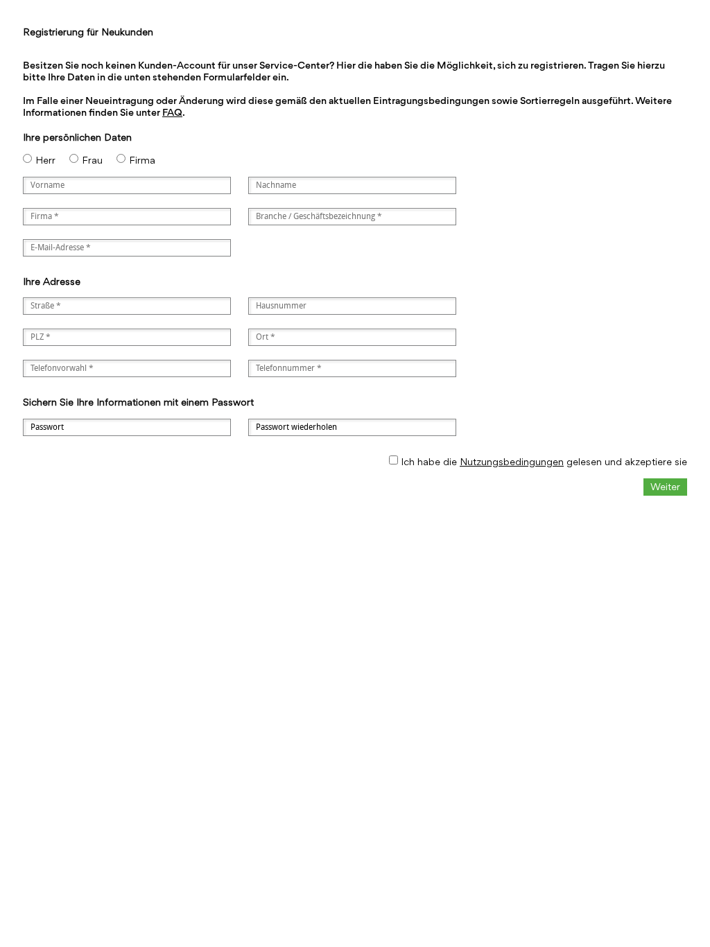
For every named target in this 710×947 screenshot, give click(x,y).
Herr (45, 160)
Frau (92, 160)
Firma (142, 160)
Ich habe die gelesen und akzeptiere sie (544, 461)
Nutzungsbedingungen (512, 461)
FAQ (172, 112)
